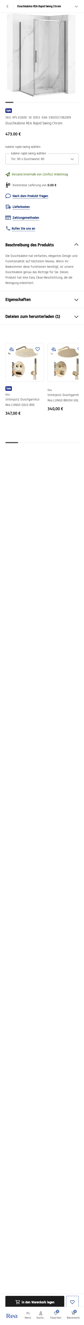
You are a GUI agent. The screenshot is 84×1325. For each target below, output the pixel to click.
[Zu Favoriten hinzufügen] (37, 349)
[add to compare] (11, 349)
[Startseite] (11, 1316)
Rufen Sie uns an (23, 228)
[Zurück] (7, 6)
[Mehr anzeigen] (76, 6)
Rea (7, 394)
